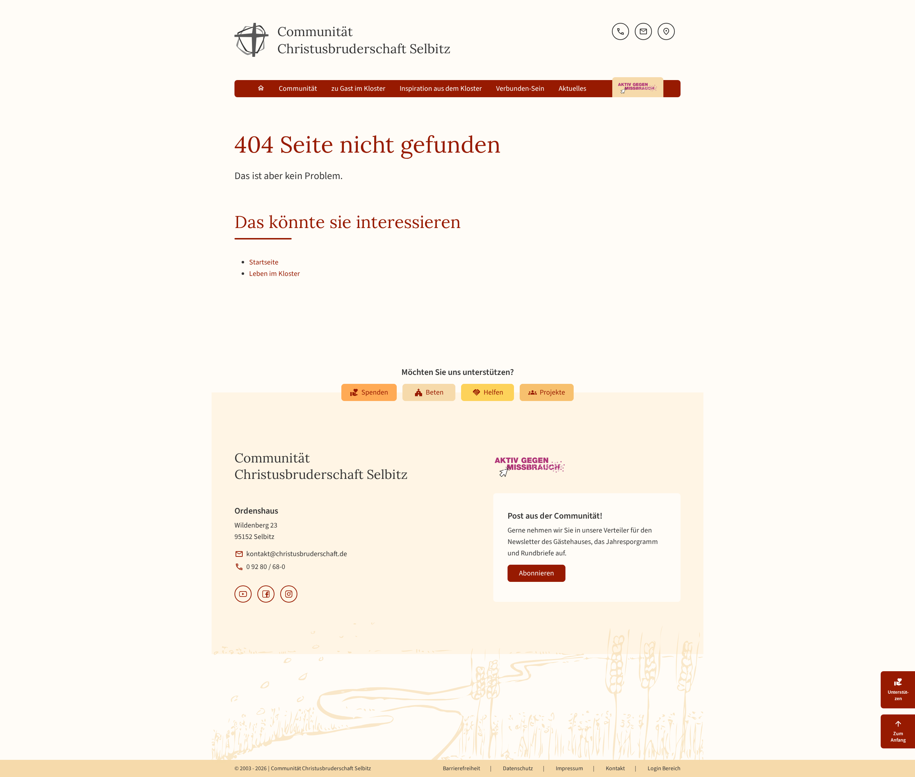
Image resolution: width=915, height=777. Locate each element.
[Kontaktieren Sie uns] (643, 31)
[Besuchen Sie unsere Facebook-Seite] (265, 594)
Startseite (263, 262)
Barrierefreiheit (461, 768)
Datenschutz (518, 768)
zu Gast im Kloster (358, 89)
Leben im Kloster (274, 274)
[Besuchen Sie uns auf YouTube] (243, 594)
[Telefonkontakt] (620, 31)
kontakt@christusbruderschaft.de (296, 554)
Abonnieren (536, 573)
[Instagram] (288, 594)
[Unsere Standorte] (666, 31)
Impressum (569, 768)
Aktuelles (572, 89)
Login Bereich (664, 768)
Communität (298, 89)
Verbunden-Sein (520, 89)
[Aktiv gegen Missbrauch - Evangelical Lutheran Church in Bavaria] (637, 87)
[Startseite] (251, 40)
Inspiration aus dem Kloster (441, 89)
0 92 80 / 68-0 (265, 567)
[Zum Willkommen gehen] (261, 88)
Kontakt (615, 768)
